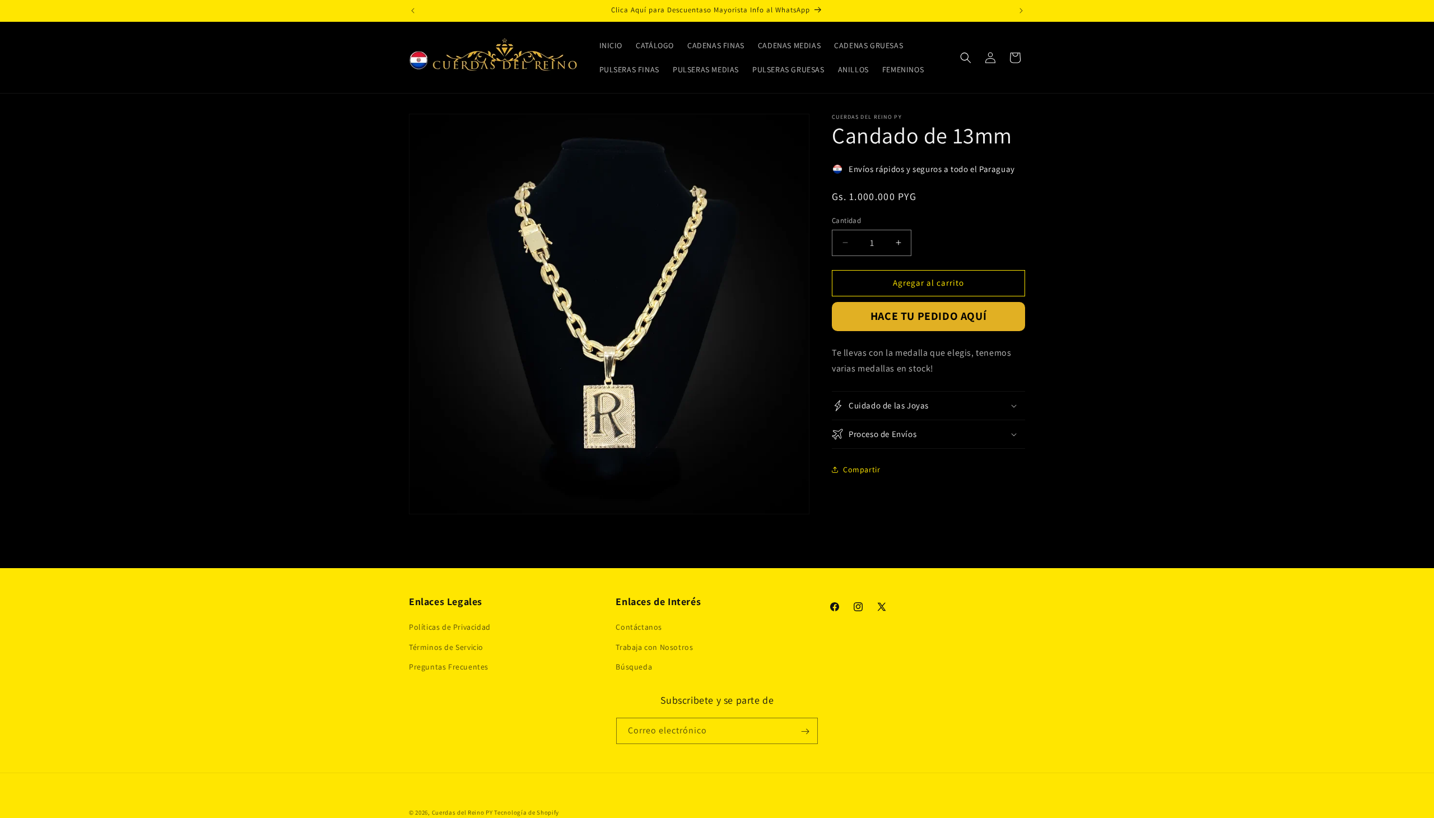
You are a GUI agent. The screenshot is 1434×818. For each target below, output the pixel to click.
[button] (965, 57)
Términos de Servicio (446, 647)
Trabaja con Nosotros (654, 647)
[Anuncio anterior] (413, 10)
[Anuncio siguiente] (1021, 10)
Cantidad (846, 220)
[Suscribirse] (805, 731)
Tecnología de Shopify (526, 812)
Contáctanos (639, 627)
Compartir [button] (861, 469)
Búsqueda (634, 667)
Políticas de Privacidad (450, 627)
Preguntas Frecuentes (448, 667)
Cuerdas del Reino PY (462, 812)
